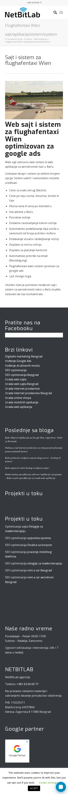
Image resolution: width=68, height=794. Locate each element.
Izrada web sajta (15, 379)
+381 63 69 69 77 (34, 2)
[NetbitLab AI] (61, 787)
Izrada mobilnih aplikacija (21, 402)
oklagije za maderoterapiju (44, 563)
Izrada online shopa (18, 398)
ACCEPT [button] (34, 788)
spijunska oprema (39, 538)
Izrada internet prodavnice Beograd (28, 393)
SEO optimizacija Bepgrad (22, 375)
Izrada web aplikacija (18, 407)
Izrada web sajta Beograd (21, 384)
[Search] (53, 12)
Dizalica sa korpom (39, 545)
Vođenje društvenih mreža (22, 366)
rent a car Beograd (39, 570)
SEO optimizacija (16, 370)
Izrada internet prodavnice (22, 388)
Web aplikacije (41, 39)
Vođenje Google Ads (18, 361)
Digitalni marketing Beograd (23, 356)
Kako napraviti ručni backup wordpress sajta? (27, 467)
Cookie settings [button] (48, 782)
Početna (28, 39)
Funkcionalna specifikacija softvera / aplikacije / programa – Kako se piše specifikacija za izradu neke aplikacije (33, 476)
